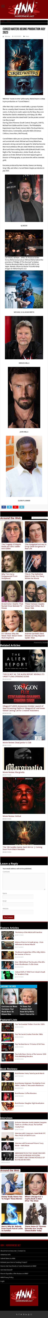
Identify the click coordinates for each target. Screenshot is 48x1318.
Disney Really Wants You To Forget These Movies (11, 1198)
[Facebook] (19, 1314)
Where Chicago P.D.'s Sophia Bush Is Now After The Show (34, 1199)
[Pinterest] (24, 1314)
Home (2, 21)
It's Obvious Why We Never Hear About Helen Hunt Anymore (11, 636)
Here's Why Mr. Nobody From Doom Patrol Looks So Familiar (12, 1228)
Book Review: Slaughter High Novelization (29, 1103)
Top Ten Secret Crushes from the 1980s (29, 1034)
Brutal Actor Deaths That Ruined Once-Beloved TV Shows (12, 606)
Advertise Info (5, 1255)
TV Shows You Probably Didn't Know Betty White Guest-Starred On (27, 1010)
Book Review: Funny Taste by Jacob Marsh (29, 1073)
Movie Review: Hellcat (12, 816)
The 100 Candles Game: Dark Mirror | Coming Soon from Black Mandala (22, 848)
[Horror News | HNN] (24, 9)
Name (5, 893)
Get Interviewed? (6, 1270)
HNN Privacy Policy (6, 1277)
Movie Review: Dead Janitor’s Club (17, 743)
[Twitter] (21, 1314)
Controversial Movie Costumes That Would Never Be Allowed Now (9, 1010)
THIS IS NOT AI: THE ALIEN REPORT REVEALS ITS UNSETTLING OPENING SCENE (23, 675)
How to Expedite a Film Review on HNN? (14, 1274)
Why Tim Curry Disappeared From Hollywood (9, 576)
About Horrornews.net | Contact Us (12, 1251)
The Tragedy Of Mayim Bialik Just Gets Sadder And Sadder (11, 546)
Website (5, 908)
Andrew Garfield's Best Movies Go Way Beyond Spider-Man (34, 636)
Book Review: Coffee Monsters (26, 1093)
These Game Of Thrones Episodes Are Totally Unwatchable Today (35, 1228)
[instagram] (31, 1314)
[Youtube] (29, 1314)
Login (2, 1281)
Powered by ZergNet (41, 642)
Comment (6, 872)
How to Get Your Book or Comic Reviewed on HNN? (18, 1266)
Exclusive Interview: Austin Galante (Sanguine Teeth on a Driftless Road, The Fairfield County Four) (31, 1125)
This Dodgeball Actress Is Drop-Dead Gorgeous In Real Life (35, 546)
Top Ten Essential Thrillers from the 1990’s (30, 1024)
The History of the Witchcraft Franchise (28, 932)
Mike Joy (7, 36)
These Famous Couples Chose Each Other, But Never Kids (34, 606)
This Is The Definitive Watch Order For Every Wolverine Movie (34, 576)
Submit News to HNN (7, 1258)
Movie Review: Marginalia (13, 772)
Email (4, 901)
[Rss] (17, 1314)
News (9, 21)
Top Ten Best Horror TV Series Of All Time (30, 1044)
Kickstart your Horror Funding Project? (13, 1262)
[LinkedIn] (26, 1314)
